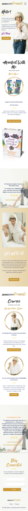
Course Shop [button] (14, 394)
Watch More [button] (6, 38)
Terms (11, 504)
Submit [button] (14, 489)
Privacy (17, 504)
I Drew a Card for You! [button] (14, 121)
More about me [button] (14, 279)
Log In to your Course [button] (14, 349)
